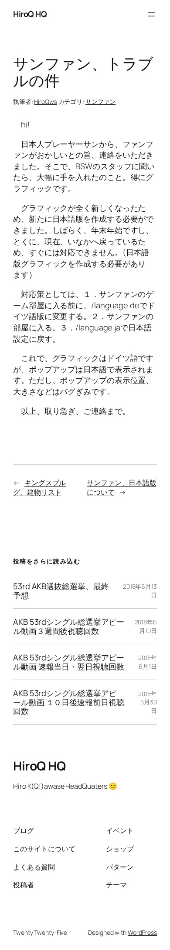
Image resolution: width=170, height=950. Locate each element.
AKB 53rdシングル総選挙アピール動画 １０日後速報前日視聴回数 (68, 702)
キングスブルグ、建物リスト (39, 487)
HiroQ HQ (30, 14)
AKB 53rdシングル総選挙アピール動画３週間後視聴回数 (68, 626)
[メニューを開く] (151, 14)
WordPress (142, 932)
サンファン (100, 101)
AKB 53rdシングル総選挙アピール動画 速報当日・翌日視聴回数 (68, 662)
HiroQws (45, 101)
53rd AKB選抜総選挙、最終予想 (61, 591)
